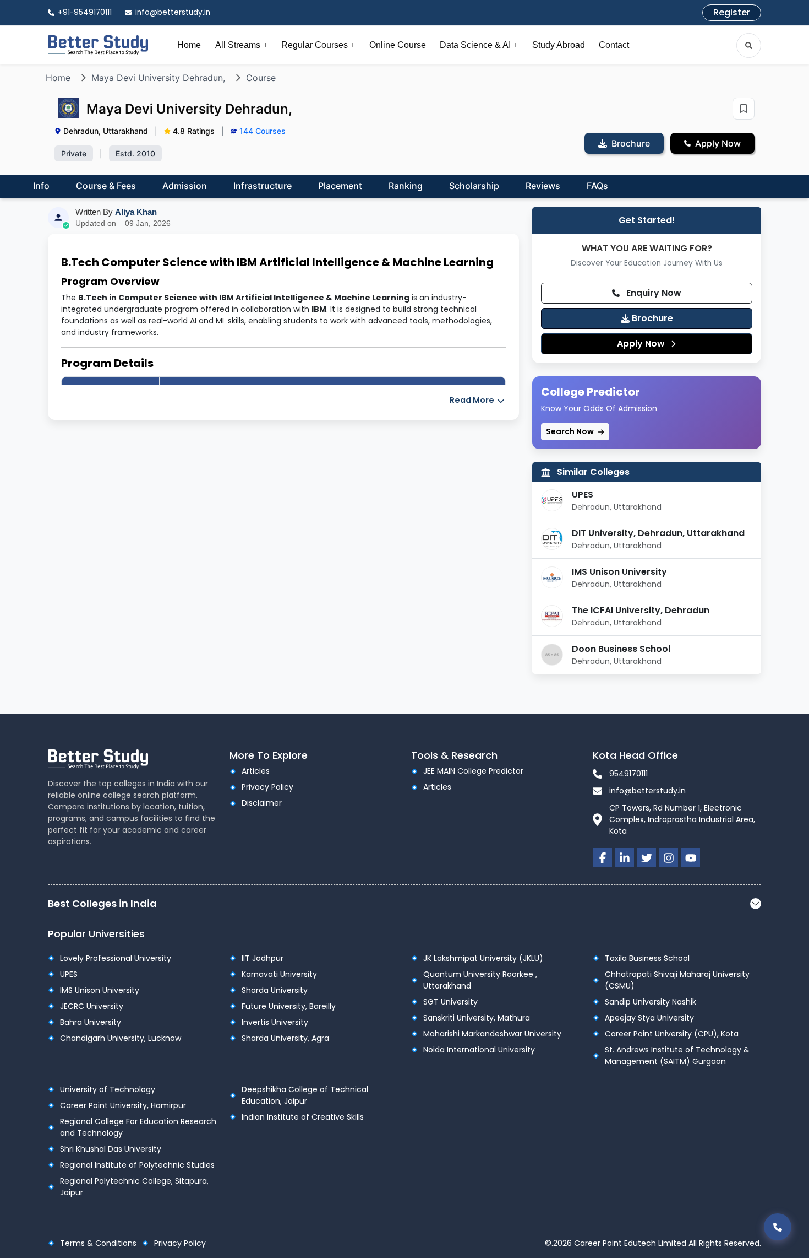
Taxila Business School (647, 958)
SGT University (450, 1001)
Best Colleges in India (102, 903)
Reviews (543, 185)
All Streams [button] (241, 45)
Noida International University (479, 1049)
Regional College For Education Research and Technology (138, 1127)
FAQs (597, 185)
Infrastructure (262, 185)
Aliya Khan (136, 212)
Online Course (397, 45)
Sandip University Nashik (650, 1001)
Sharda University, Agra (285, 1038)
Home (189, 45)
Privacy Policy (267, 786)
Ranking (406, 185)
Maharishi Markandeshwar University (492, 1033)
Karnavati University (279, 974)
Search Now (570, 431)
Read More (473, 400)
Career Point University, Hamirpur (123, 1105)
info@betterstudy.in (647, 790)
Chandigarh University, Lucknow (120, 1038)
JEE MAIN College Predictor (473, 770)
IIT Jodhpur (262, 958)
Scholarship (474, 185)
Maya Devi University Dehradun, (158, 77)
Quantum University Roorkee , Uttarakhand (480, 980)
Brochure (651, 318)
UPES (582, 494)
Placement (340, 185)
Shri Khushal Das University (110, 1148)
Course (261, 77)
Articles (256, 770)
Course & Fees (106, 185)
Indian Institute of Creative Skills (303, 1116)
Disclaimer (262, 802)
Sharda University (275, 990)
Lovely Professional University (115, 958)
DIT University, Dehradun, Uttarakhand (658, 533)
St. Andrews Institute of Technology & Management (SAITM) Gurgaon (677, 1055)
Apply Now (642, 343)
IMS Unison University (619, 571)
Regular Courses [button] (318, 45)
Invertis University (275, 1022)
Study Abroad (558, 45)
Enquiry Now (652, 293)
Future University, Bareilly (289, 1006)
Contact (614, 45)
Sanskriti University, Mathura (476, 1017)
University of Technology (107, 1089)
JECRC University (91, 1006)
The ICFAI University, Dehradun (640, 610)
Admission (184, 185)
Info (41, 185)
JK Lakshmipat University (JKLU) (483, 958)
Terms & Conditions (98, 1243)
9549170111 (628, 773)
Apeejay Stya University (649, 1017)
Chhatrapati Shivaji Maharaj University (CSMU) (677, 980)
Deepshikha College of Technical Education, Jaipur (305, 1095)
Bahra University (90, 1022)
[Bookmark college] (744, 109)
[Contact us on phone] (777, 1226)
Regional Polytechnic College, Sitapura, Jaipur (134, 1186)
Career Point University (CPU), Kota (672, 1033)
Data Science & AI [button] (479, 45)
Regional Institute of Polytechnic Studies (137, 1164)
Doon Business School (621, 649)
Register (731, 12)
